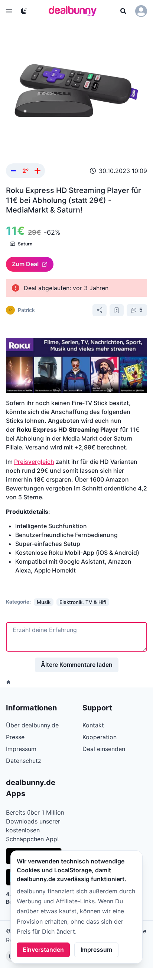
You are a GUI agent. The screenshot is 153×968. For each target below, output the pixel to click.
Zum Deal (25, 264)
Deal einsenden (103, 749)
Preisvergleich (34, 461)
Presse (15, 737)
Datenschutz (23, 760)
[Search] (123, 11)
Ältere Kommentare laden (77, 664)
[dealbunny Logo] (75, 11)
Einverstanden (43, 949)
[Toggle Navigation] (8, 11)
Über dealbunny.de (32, 725)
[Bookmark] (117, 310)
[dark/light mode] (23, 11)
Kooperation (99, 737)
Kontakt (93, 725)
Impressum (96, 949)
